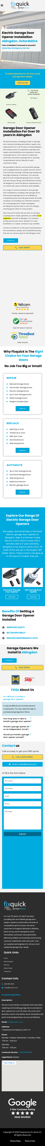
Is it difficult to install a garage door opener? (14, 697)
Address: (6, 1027)
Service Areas (8, 968)
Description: (7, 1000)
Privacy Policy (15, 1141)
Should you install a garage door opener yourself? (16, 735)
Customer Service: (10, 1052)
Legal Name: (7, 1057)
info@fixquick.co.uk (15, 1022)
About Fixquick (8, 961)
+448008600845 (25, 1052)
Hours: (4, 1034)
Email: (4, 1022)
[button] (2, 5)
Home (6, 958)
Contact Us (7, 971)
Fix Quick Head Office (11, 995)
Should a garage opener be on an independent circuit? (16, 728)
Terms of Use (30, 1141)
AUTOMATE (14, 465)
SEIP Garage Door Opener (33, 591)
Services (6, 965)
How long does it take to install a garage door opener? (17, 720)
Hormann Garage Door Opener (11, 591)
